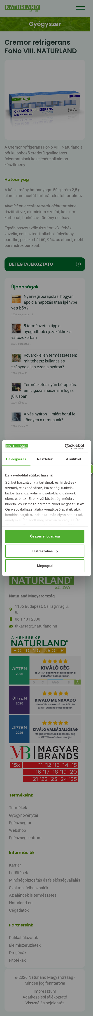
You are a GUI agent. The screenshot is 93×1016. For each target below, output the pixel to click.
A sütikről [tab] (73, 459)
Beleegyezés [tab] (16, 459)
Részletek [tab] (45, 459)
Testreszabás (42, 551)
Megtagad (45, 566)
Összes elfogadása (45, 536)
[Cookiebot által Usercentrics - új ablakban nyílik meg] (64, 446)
